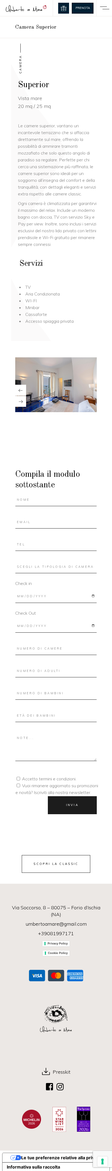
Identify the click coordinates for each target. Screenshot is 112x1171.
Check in (23, 583)
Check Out (25, 613)
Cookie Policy (58, 953)
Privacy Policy (58, 943)
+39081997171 (56, 933)
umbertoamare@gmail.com (56, 924)
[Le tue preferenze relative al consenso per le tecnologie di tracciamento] (102, 1161)
